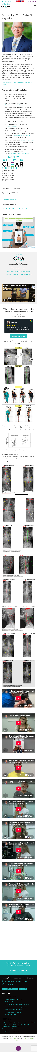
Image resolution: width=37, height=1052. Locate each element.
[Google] (10, 208)
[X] (6, 208)
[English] (17, 1)
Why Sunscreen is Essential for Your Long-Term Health (15, 1024)
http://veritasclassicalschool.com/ (19, 153)
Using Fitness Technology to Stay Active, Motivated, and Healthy (18, 1022)
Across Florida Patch (10, 1014)
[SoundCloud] (23, 208)
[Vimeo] (16, 208)
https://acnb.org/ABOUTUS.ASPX (21, 135)
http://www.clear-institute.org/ (14, 105)
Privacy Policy (13, 1038)
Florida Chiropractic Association (13, 999)
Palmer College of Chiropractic (13, 1012)
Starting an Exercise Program (9, 1028)
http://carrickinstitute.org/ (12, 126)
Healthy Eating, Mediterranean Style (11, 1031)
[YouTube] (13, 208)
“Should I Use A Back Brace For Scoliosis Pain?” (19, 271)
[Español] (19, 1)
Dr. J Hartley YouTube (10, 996)
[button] (35, 6)
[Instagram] (19, 208)
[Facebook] (3, 208)
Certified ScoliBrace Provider (12, 1002)
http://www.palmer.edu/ (28, 140)
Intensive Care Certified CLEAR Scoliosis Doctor (17, 1004)
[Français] (21, 1)
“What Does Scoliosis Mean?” (18, 268)
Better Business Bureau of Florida (13, 1009)
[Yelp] (26, 208)
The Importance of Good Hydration (11, 1026)
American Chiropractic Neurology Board (15, 1007)
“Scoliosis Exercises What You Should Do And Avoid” (18, 274)
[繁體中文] (23, 1)
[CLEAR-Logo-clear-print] (5, 5)
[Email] (3, 989)
